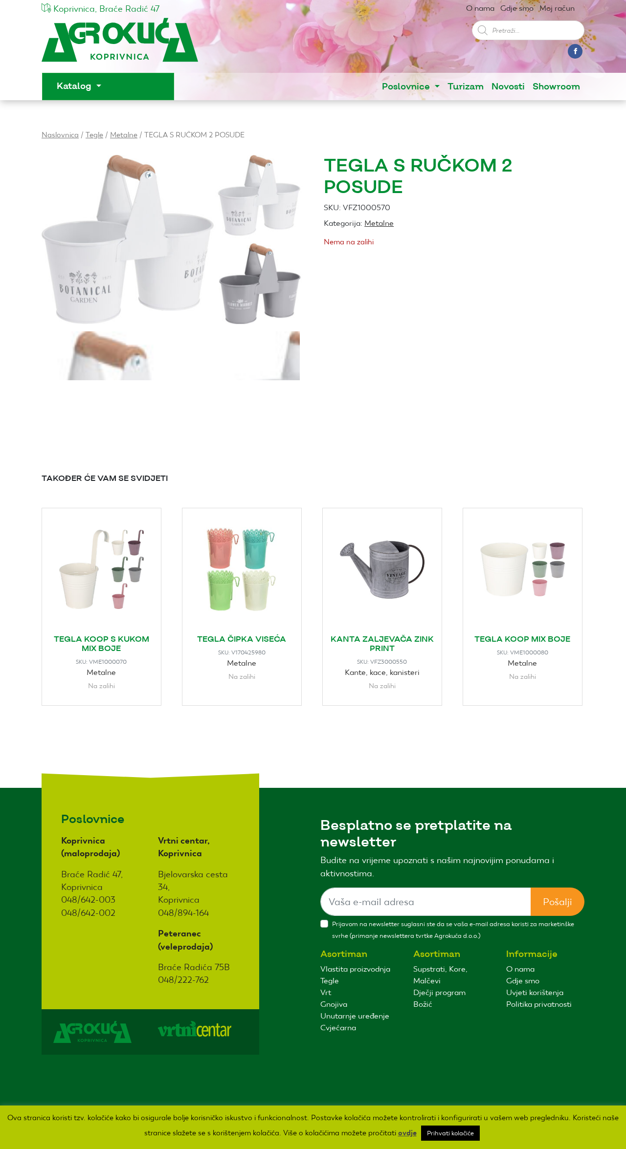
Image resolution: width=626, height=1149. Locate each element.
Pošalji (557, 901)
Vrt (325, 992)
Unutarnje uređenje (354, 1016)
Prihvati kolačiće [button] (450, 1133)
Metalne (123, 134)
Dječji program (439, 992)
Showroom (556, 86)
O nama (480, 8)
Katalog (75, 86)
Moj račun (557, 8)
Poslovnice (407, 86)
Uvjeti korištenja (534, 992)
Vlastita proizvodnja (355, 969)
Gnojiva (333, 1004)
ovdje (407, 1133)
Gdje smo (517, 8)
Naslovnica (60, 134)
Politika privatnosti (539, 1004)
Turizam (465, 86)
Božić (422, 1004)
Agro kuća (120, 45)
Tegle (94, 134)
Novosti (508, 86)
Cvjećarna (338, 1027)
